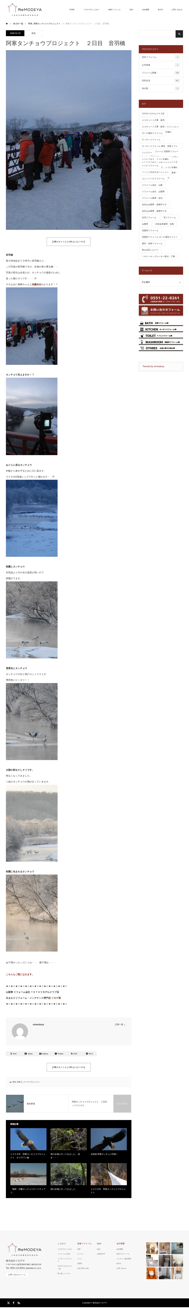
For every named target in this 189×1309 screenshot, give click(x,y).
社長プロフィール (123, 1254)
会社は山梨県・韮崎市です (154, 204)
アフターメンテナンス (65, 1260)
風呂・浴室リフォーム (152, 243)
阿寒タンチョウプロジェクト (28, 1082)
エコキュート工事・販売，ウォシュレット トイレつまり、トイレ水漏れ (160, 127)
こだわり (62, 1243)
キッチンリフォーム (151, 139)
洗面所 (79, 1263)
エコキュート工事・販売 (153, 120)
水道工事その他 (83, 1268)
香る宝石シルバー (150, 250)
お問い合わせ (177, 10)
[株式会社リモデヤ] (24, 9)
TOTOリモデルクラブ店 (153, 113)
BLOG (160, 10)
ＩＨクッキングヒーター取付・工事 (158, 256)
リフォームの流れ (64, 1254)
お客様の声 (101, 1254)
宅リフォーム (169, 217)
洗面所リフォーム (150, 230)
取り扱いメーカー (64, 1273)
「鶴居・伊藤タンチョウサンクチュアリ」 (27, 1190)
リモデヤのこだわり (91, 10)
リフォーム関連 (160, 73)
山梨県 (145, 224)
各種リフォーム (114, 10)
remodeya (38, 1024)
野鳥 (34, 33)
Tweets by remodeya (153, 366)
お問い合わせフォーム (17, 1275)
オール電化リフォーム (152, 133)
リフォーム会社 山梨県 (153, 191)
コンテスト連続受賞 (124, 1259)
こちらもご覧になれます (19, 974)
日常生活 (160, 80)
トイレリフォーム (150, 165)
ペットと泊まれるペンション (155, 172)
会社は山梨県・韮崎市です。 (155, 211)
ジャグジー (147, 152)
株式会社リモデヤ (100, 1303)
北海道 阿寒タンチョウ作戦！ (104, 1154)
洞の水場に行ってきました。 (63, 1189)
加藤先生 (36, 284)
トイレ (79, 1259)
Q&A (131, 10)
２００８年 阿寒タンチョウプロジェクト (108, 1190)
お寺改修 (160, 65)
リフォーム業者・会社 (152, 198)
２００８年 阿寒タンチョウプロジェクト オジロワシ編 (27, 1156)
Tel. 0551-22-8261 (15, 1268)
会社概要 (145, 10)
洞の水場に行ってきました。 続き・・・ (65, 1156)
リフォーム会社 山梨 (152, 185)
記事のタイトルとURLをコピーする (68, 241)
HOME (72, 10)
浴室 (78, 1249)
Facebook (13, 1302)
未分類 (160, 88)
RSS (18, 1302)
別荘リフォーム (160, 57)
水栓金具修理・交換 (164, 224)
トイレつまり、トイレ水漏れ (155, 159)
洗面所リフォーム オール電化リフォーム (160, 238)
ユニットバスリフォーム (153, 178)
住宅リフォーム (149, 217)
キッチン (80, 1254)
